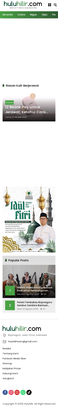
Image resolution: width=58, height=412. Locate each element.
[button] (55, 5)
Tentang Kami (11, 353)
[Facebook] (5, 392)
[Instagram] (11, 392)
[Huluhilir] (23, 4)
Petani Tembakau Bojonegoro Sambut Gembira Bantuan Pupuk (34, 304)
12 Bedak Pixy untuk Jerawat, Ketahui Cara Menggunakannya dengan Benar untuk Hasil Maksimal (28, 110)
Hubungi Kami (10, 373)
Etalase (9, 102)
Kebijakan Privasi (12, 368)
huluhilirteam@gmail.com (22, 341)
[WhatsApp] (23, 392)
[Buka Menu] (50, 5)
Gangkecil (8, 378)
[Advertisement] (29, 50)
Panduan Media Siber (14, 358)
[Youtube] (17, 392)
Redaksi (7, 348)
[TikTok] (29, 392)
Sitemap (7, 363)
